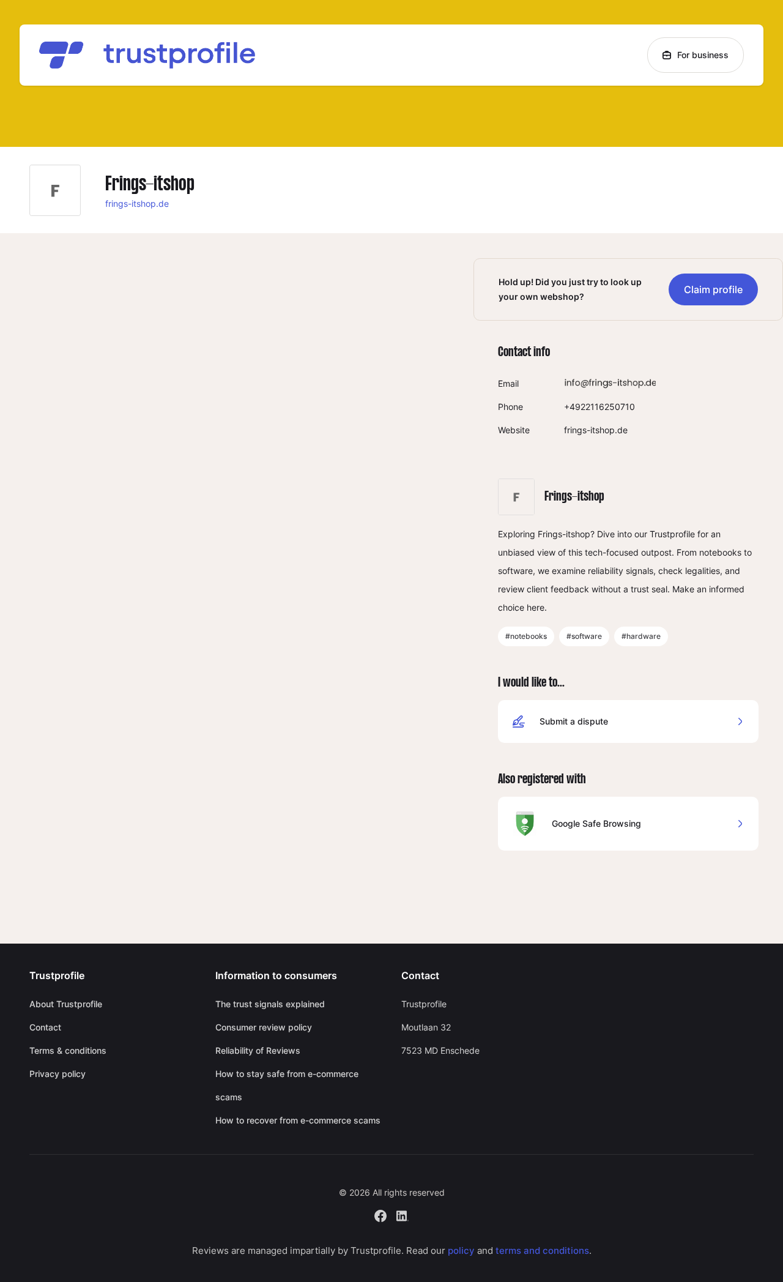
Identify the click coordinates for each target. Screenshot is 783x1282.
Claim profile (713, 289)
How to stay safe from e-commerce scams (286, 1085)
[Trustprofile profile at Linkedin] (402, 1214)
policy (461, 1250)
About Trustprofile (65, 1004)
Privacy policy (57, 1073)
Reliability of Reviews (257, 1050)
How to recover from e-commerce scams (297, 1120)
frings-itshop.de (137, 203)
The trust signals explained (270, 1004)
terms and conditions (542, 1250)
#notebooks (526, 636)
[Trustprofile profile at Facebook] (380, 1214)
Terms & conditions (67, 1050)
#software (584, 636)
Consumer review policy (263, 1027)
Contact (45, 1027)
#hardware (641, 636)
